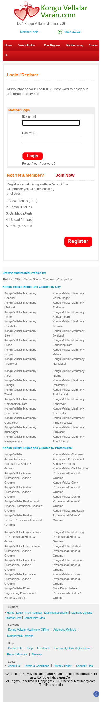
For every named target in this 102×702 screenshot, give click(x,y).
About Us (14, 665)
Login (19, 612)
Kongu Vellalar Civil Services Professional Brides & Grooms (71, 473)
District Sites (14, 617)
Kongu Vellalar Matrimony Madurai (20, 305)
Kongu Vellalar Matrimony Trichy (20, 314)
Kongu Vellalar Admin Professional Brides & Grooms (18, 478)
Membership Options (20, 635)
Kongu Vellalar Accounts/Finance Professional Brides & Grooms (18, 461)
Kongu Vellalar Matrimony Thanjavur (69, 401)
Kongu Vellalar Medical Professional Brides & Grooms (67, 551)
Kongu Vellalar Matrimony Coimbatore (20, 324)
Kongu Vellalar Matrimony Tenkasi (69, 324)
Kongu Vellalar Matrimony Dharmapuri (20, 411)
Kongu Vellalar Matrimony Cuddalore (20, 420)
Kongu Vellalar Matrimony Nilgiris (69, 373)
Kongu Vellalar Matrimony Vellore (69, 352)
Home (8, 45)
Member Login (29, 31)
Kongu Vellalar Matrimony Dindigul (20, 383)
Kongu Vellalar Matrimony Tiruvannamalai (69, 420)
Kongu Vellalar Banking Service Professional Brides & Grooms (23, 520)
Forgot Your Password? (38, 164)
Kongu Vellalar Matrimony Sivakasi (69, 333)
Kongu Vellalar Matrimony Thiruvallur (69, 411)
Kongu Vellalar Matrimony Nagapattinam (20, 439)
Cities (18, 279)
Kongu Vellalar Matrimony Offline (28, 629)
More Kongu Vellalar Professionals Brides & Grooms (67, 593)
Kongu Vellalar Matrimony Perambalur (69, 383)
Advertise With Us (64, 629)
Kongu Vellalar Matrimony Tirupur (20, 352)
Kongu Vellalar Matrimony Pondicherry (69, 439)
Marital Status (32, 279)
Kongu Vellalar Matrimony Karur (20, 373)
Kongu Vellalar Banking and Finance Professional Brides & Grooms (23, 506)
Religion (8, 279)
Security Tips (84, 665)
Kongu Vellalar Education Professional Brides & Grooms (68, 515)
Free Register (52, 45)
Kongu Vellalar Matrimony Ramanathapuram (20, 401)
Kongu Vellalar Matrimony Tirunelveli (20, 361)
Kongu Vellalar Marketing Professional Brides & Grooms (68, 536)
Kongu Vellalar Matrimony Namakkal (69, 361)
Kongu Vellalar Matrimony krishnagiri (20, 430)
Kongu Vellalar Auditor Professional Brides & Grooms (18, 492)
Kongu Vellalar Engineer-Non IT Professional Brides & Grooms (22, 536)
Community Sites (34, 617)
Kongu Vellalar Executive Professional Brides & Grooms (20, 565)
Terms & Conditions (36, 665)
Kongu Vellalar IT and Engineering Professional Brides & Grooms (20, 593)
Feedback (43, 648)
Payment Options (81, 612)
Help (30, 648)
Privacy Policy (63, 665)
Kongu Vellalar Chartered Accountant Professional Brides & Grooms (68, 459)
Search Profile (26, 45)
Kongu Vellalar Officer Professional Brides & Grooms (66, 579)
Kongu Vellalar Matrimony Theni (20, 392)
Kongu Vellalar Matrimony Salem (20, 333)
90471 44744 (72, 32)
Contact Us (51, 50)
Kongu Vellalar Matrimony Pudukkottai (69, 392)
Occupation (64, 279)
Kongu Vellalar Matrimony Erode (20, 342)
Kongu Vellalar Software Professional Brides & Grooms (68, 565)
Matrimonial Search (56, 612)
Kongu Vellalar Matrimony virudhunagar (69, 296)
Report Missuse (17, 654)
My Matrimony (74, 45)
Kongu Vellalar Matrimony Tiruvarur (69, 430)
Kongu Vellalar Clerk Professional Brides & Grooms (66, 487)
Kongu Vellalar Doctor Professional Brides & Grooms (66, 501)
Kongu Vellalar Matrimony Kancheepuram (69, 342)
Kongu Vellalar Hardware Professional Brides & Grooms (20, 579)
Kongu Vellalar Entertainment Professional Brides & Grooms (22, 551)
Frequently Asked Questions (72, 648)
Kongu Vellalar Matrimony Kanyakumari (69, 314)
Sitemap (37, 654)
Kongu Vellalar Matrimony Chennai (20, 296)
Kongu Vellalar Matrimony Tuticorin (69, 305)
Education (49, 279)
